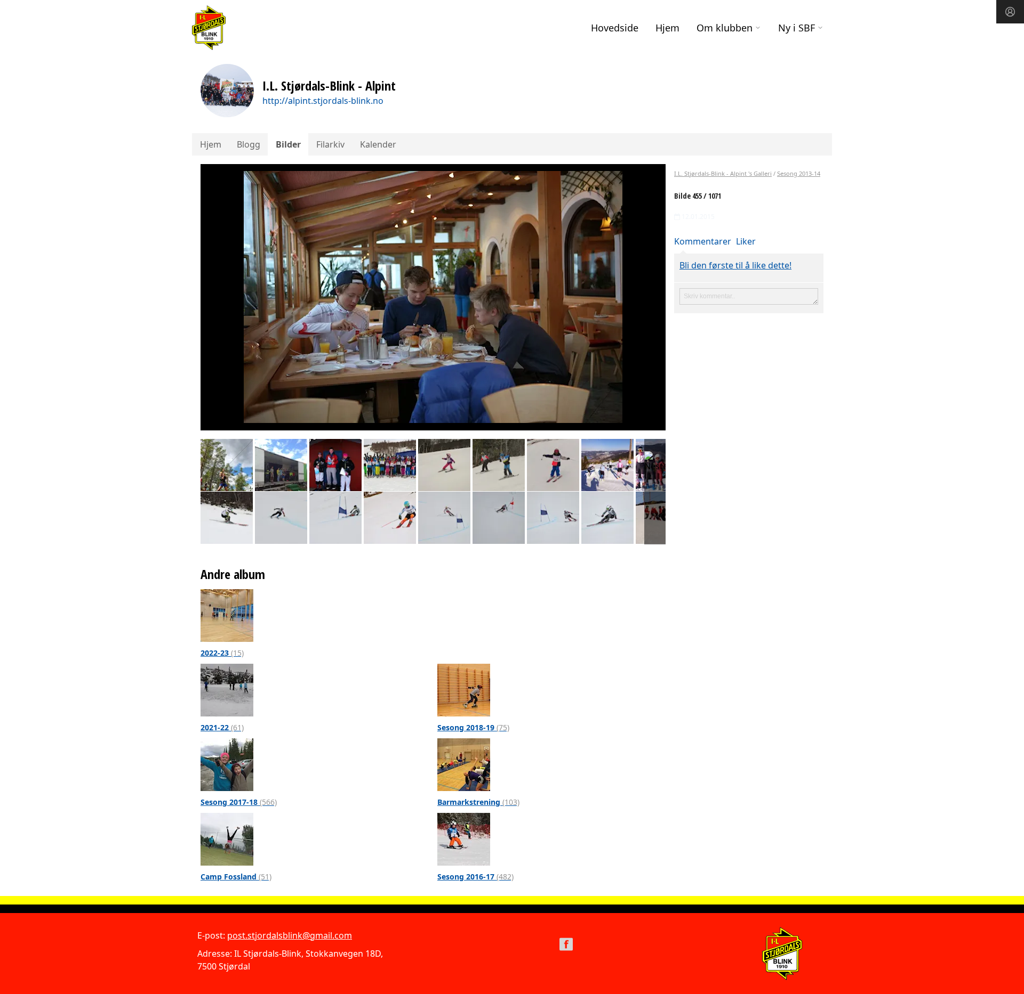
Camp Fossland (236, 876)
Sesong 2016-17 (475, 876)
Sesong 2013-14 (798, 173)
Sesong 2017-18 (239, 802)
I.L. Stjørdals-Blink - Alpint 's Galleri (723, 173)
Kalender (378, 144)
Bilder (288, 144)
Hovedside (614, 27)
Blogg (248, 144)
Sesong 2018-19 (473, 727)
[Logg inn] (1010, 11)
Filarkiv (330, 144)
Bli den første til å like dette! (735, 265)
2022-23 (222, 653)
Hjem (667, 27)
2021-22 (222, 727)
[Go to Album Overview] (227, 615)
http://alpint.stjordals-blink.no (322, 101)
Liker (746, 241)
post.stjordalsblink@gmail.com (289, 935)
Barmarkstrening (478, 802)
